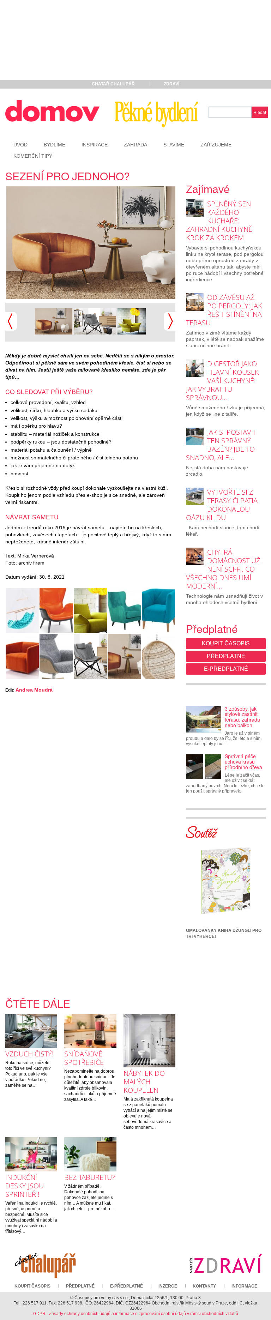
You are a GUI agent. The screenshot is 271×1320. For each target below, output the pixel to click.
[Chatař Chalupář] (45, 1263)
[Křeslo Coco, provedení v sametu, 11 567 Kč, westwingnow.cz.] (104, 242)
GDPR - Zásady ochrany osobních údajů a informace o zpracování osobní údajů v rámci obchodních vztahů (135, 1313)
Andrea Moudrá (34, 690)
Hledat (259, 112)
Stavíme (173, 144)
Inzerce (167, 1286)
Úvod (20, 144)
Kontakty (204, 1286)
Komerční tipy (32, 156)
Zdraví (171, 84)
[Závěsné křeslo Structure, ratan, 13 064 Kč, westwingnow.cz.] (158, 656)
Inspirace (95, 144)
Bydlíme (54, 144)
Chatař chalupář (113, 84)
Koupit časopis (226, 643)
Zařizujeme (215, 144)
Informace (244, 1286)
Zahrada (135, 144)
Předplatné (226, 656)
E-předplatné (226, 669)
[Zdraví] (226, 1263)
